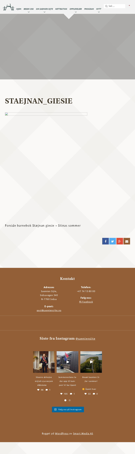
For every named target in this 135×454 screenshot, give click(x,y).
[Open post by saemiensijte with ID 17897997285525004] (67, 362)
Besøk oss (29, 9)
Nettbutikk (61, 9)
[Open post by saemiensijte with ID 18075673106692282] (91, 362)
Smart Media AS (83, 433)
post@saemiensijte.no (49, 310)
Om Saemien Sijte (44, 9)
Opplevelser (76, 9)
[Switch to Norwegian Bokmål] (129, 5)
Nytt (98, 9)
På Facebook (86, 301)
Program (89, 9)
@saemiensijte (85, 338)
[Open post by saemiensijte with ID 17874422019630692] (44, 362)
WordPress (61, 433)
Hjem (18, 9)
